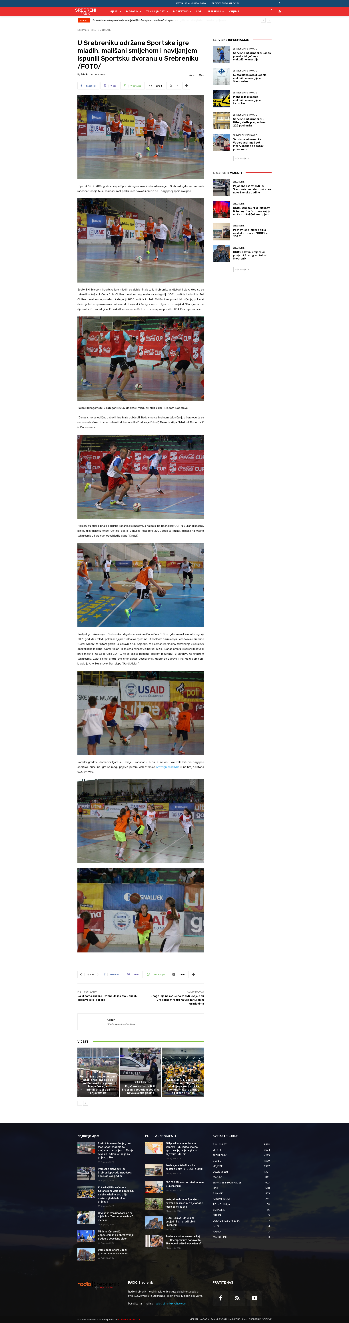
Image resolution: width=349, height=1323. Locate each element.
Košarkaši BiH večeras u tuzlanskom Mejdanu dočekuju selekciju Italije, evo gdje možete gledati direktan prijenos (183, 1086)
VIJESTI (94, 29)
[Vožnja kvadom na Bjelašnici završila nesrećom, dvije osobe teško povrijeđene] (154, 1204)
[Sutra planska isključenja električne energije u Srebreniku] (221, 76)
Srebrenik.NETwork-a (129, 1319)
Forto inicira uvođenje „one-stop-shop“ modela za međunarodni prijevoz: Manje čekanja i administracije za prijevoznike (98, 1085)
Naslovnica (83, 29)
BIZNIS (97, 1072)
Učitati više (240, 158)
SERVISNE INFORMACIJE (245, 49)
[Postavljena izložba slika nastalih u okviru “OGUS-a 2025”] (221, 231)
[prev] (263, 20)
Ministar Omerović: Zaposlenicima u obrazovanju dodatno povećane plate (137, 20)
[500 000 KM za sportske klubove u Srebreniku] (154, 1187)
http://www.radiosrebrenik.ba (121, 1024)
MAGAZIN (182, 1075)
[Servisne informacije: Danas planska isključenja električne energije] (221, 54)
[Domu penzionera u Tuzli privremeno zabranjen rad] (86, 1254)
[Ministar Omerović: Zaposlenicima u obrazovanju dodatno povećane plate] (86, 1236)
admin (85, 74)
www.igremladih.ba (167, 767)
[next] (269, 20)
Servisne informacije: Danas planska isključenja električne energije (252, 56)
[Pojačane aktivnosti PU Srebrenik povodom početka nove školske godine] (141, 1072)
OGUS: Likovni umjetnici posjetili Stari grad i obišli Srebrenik (250, 255)
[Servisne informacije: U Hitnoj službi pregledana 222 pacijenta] (221, 120)
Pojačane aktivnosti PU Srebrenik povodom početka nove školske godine (141, 1090)
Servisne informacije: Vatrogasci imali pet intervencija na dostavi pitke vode (248, 144)
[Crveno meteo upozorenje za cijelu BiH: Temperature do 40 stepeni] (86, 1217)
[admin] (92, 1021)
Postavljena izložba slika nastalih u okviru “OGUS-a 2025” (250, 233)
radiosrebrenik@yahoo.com (170, 1303)
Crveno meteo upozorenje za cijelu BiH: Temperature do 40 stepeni (115, 1217)
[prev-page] (79, 1103)
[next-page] (85, 1103)
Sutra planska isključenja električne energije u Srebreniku (249, 78)
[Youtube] (254, 1298)
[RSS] (279, 11)
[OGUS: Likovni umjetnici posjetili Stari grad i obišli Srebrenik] (221, 253)
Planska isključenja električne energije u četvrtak (247, 100)
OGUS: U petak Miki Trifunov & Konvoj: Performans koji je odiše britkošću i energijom (251, 211)
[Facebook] (271, 11)
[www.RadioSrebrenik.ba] (98, 1286)
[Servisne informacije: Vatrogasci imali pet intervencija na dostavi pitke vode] (221, 142)
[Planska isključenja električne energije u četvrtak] (221, 98)
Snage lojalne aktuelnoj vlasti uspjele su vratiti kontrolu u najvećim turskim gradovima (177, 999)
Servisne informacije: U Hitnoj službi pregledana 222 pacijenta (249, 122)
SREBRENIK (105, 29)
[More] (186, 85)
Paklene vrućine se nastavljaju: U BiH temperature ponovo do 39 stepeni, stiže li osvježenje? (184, 1240)
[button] (280, 3)
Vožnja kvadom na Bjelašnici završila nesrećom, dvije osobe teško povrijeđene (184, 1203)
